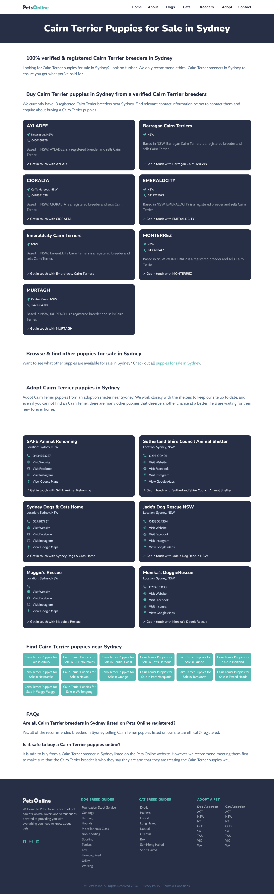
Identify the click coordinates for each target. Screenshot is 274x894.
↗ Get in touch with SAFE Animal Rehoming (59, 490)
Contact (244, 7)
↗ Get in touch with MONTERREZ (167, 273)
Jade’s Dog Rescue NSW (168, 507)
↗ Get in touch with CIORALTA (49, 219)
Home (137, 7)
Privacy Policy (151, 886)
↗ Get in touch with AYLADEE (48, 164)
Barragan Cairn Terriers (167, 126)
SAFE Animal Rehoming (52, 441)
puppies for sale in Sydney (178, 363)
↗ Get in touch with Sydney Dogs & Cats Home (61, 556)
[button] (169, 7)
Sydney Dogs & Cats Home (55, 507)
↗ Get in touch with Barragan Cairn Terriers (175, 164)
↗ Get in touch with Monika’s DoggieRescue (175, 622)
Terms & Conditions (176, 886)
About (153, 7)
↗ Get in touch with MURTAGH (49, 328)
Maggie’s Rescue (44, 572)
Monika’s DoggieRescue (168, 572)
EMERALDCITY (159, 180)
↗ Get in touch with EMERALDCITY (169, 219)
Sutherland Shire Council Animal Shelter (185, 441)
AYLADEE (37, 126)
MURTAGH (38, 290)
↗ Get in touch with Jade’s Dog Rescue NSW (175, 556)
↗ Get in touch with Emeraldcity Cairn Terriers (60, 273)
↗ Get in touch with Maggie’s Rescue (54, 622)
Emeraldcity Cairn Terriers (54, 235)
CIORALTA (38, 180)
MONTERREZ (157, 235)
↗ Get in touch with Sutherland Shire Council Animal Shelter (187, 490)
